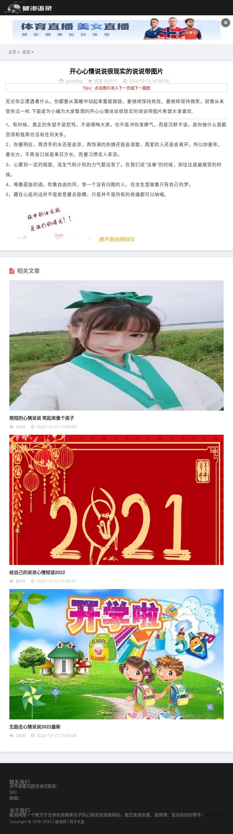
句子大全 (77, 821)
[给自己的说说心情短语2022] (116, 563)
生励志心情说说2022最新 (35, 726)
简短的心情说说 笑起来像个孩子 (41, 418)
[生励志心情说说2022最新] (116, 717)
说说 (26, 51)
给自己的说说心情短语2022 (37, 572)
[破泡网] (28, 8)
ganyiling (74, 80)
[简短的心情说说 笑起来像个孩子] (116, 409)
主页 (12, 51)
